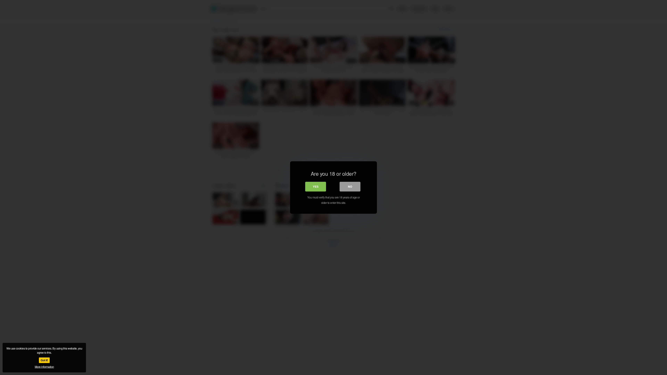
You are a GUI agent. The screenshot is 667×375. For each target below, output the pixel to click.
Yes (316, 187)
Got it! (44, 360)
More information (44, 367)
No (350, 187)
